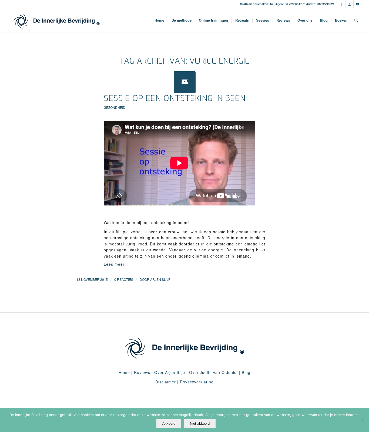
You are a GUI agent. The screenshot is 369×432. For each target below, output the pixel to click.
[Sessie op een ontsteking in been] (185, 82)
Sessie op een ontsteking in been (175, 98)
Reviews (142, 372)
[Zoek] (356, 20)
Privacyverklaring (197, 381)
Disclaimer (165, 381)
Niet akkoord (200, 423)
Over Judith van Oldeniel (213, 372)
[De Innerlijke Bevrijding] (56, 20)
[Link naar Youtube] (358, 4)
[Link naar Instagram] (349, 4)
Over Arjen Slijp (169, 372)
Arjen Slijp (160, 279)
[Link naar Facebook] (341, 4)
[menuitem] (159, 20)
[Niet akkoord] (362, 420)
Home (124, 372)
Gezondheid (114, 107)
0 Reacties (123, 279)
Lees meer (114, 264)
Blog (246, 372)
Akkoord (168, 423)
